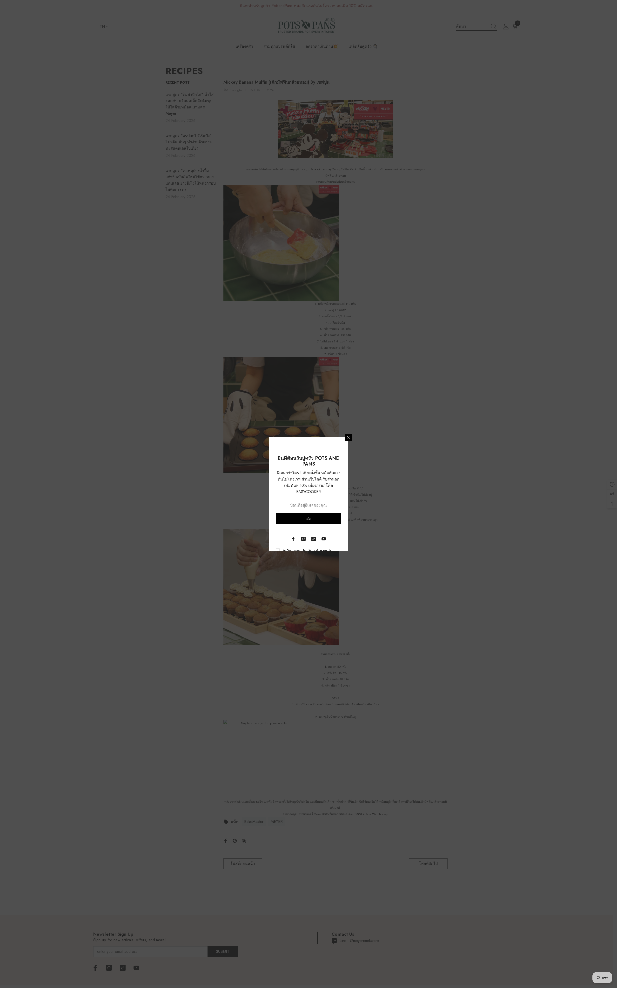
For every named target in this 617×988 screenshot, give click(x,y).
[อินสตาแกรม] (303, 539)
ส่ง (308, 518)
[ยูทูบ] (324, 539)
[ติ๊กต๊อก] (313, 539)
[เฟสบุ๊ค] (293, 539)
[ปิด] (348, 437)
